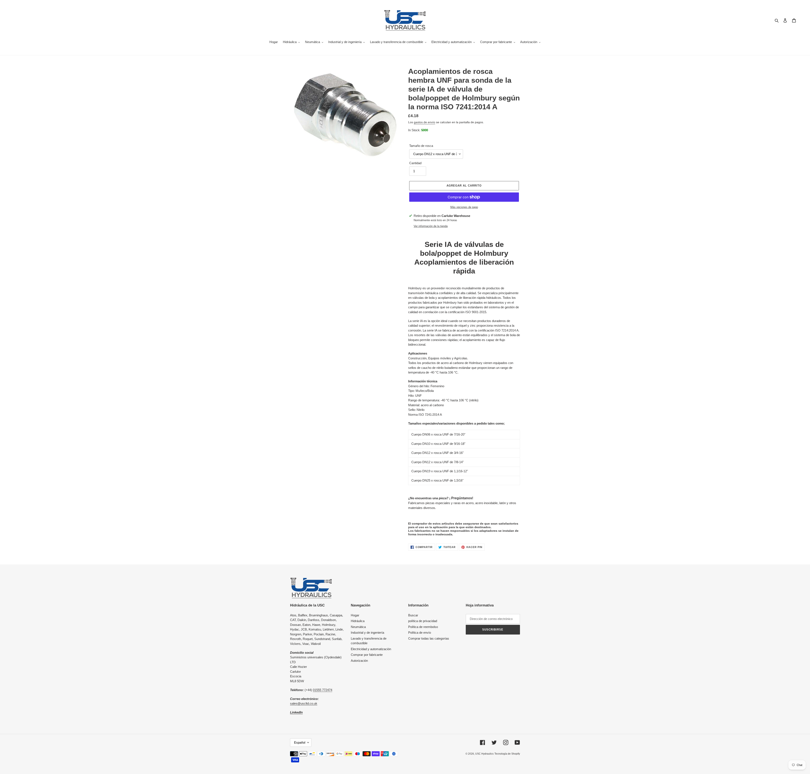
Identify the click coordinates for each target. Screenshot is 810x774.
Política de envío (419, 632)
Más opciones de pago (464, 207)
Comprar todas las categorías (428, 638)
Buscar (413, 615)
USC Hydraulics (484, 753)
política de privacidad (422, 621)
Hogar (355, 615)
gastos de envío (424, 122)
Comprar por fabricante (367, 654)
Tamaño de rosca (421, 145)
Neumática (358, 627)
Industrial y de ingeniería (367, 632)
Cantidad (415, 163)
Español (299, 742)
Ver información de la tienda (431, 226)
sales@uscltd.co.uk (303, 703)
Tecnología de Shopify (507, 753)
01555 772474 (322, 690)
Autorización (359, 660)
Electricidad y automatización (371, 649)
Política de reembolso (423, 627)
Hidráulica (357, 621)
